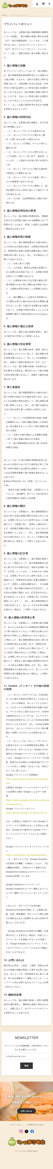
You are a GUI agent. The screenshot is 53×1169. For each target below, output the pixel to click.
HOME (4, 15)
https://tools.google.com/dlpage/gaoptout (26, 854)
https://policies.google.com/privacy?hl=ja (26, 812)
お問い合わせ (26, 1111)
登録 (26, 1065)
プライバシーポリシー (16, 1124)
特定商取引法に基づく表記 (35, 1124)
